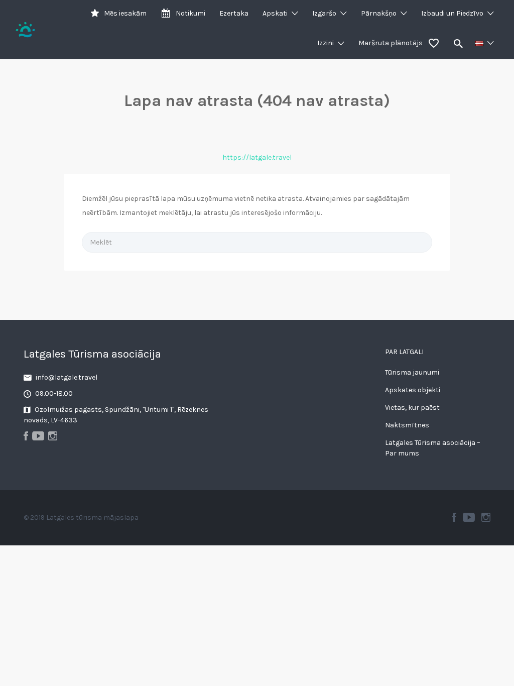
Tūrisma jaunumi (412, 372)
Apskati (275, 13)
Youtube (469, 517)
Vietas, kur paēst (412, 407)
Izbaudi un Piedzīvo (452, 13)
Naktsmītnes (407, 425)
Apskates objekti (412, 390)
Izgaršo (324, 13)
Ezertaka (233, 13)
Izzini (325, 43)
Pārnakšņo (379, 13)
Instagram (485, 517)
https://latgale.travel (257, 157)
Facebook (454, 517)
